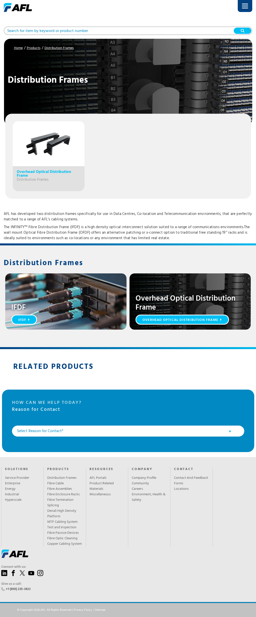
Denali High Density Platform (61, 513)
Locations (181, 489)
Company (142, 469)
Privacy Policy (83, 610)
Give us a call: (11, 584)
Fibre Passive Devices (63, 533)
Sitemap (100, 610)
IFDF (22, 320)
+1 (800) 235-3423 (18, 589)
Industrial (12, 494)
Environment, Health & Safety (149, 497)
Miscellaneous (100, 494)
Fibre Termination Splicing (60, 502)
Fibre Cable (55, 483)
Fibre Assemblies (59, 489)
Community (140, 483)
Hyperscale (13, 500)
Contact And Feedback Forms (191, 480)
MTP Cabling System (62, 522)
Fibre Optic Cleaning (62, 538)
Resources (102, 469)
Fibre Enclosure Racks (63, 494)
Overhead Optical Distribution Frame (180, 320)
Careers (137, 489)
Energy (10, 489)
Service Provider (17, 478)
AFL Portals (98, 478)
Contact (184, 469)
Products (33, 48)
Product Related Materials (102, 486)
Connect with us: (13, 567)
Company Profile (144, 478)
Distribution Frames (59, 48)
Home (18, 48)
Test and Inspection (61, 527)
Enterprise (12, 483)
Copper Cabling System (64, 544)
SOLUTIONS (16, 469)
